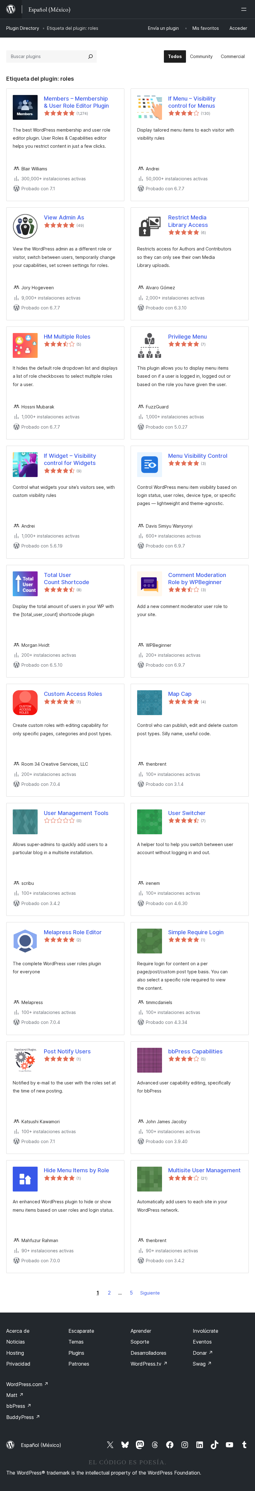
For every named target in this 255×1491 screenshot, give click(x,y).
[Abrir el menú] (245, 9)
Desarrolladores (148, 1353)
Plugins (76, 1353)
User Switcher (187, 813)
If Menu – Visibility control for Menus (192, 102)
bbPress (18, 1406)
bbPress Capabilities (195, 1051)
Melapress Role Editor (73, 932)
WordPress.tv (149, 1364)
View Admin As (64, 217)
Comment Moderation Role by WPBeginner (197, 578)
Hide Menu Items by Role (76, 1170)
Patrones (78, 1364)
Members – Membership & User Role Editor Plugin (76, 102)
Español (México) (41, 1445)
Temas (76, 1342)
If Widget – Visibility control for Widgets (70, 459)
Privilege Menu (187, 336)
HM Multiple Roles (67, 336)
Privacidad (18, 1364)
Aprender (141, 1331)
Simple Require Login (196, 932)
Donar (203, 1353)
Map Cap (180, 694)
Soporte (140, 1342)
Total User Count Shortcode (66, 578)
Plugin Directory (22, 28)
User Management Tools (76, 813)
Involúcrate (205, 1331)
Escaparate (81, 1331)
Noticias (15, 1342)
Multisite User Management (204, 1170)
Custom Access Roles (73, 694)
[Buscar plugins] (90, 56)
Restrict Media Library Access (188, 221)
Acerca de (18, 1331)
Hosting (15, 1353)
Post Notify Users (67, 1051)
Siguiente (150, 1292)
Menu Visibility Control (197, 456)
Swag (202, 1364)
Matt (15, 1395)
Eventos (202, 1342)
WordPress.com (27, 1384)
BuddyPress (23, 1417)
